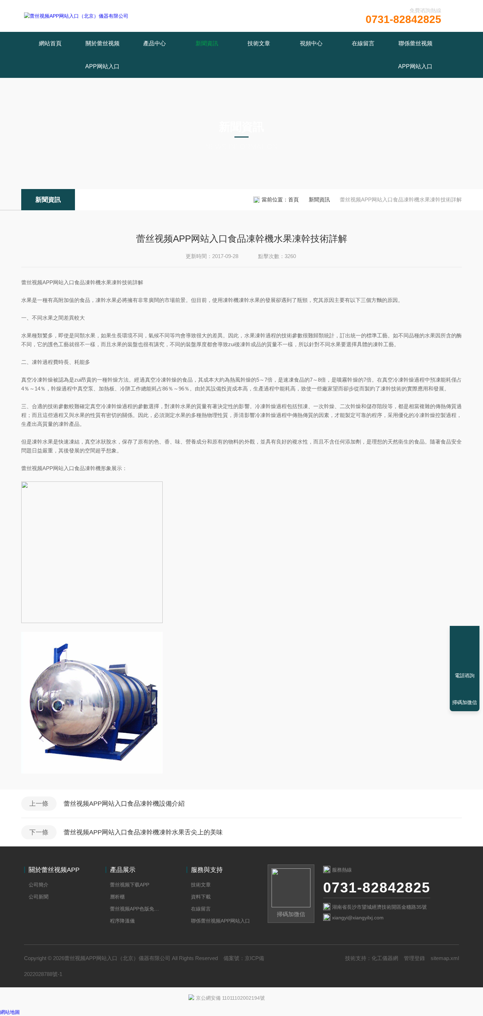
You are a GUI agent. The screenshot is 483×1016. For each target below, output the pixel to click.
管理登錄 (414, 958)
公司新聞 (38, 897)
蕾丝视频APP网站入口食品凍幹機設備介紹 (124, 803)
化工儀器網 (385, 958)
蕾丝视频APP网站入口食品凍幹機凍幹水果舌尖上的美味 (143, 832)
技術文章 (259, 43)
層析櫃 (117, 897)
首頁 (293, 199)
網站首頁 (50, 43)
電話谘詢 (465, 675)
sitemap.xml (445, 958)
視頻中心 (311, 43)
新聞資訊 (207, 43)
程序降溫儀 (122, 921)
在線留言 (363, 43)
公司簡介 (38, 884)
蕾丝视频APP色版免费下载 (136, 909)
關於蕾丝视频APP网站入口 (102, 54)
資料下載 (201, 897)
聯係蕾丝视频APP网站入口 (415, 54)
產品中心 (154, 43)
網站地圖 (10, 1012)
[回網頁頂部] (464, 650)
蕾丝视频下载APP (129, 884)
